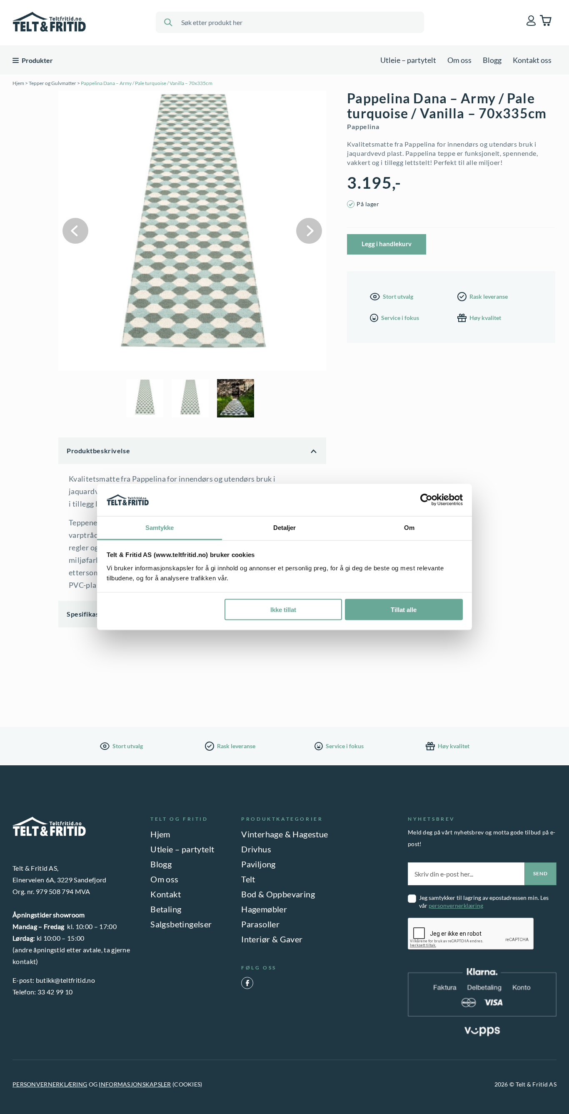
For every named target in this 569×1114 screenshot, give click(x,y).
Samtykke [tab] (159, 527)
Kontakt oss (532, 60)
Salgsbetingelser (181, 924)
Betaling (165, 909)
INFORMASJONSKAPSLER (135, 1084)
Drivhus (256, 849)
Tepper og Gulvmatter (52, 83)
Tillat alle (404, 609)
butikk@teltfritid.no (65, 980)
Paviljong (258, 864)
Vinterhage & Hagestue (284, 834)
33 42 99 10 (55, 992)
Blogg (492, 60)
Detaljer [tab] (284, 527)
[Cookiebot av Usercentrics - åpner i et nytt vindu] (426, 500)
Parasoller (260, 924)
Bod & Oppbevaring (278, 894)
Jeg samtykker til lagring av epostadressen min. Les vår (484, 901)
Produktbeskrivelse (98, 451)
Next (309, 231)
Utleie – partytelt (408, 60)
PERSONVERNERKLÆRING (49, 1084)
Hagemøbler (264, 909)
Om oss (459, 60)
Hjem (18, 83)
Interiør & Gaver (271, 939)
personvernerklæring (456, 905)
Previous (75, 231)
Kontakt (165, 894)
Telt (248, 879)
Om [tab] (409, 527)
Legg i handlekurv (387, 243)
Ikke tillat (283, 609)
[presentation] (471, 934)
